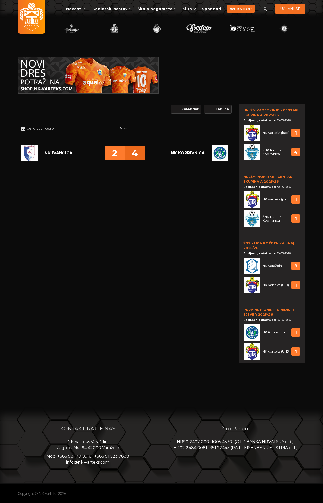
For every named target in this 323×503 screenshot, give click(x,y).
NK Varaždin (272, 266)
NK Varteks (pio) (275, 199)
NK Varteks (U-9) (275, 285)
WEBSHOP (241, 9)
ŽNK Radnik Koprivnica (271, 152)
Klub (187, 9)
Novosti (74, 9)
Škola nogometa (155, 9)
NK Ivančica (58, 153)
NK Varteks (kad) (275, 133)
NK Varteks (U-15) (276, 351)
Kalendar (190, 109)
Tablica (222, 109)
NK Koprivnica (188, 153)
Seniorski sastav (110, 9)
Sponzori (211, 9)
